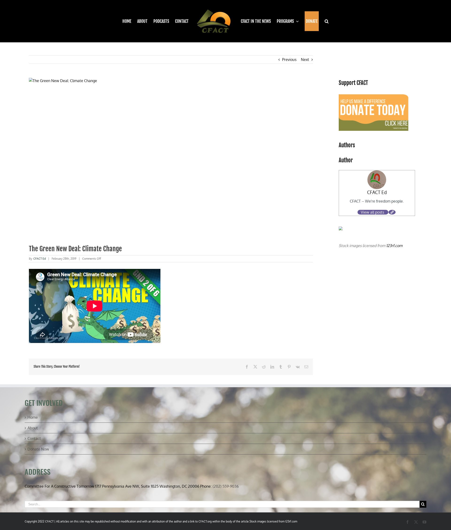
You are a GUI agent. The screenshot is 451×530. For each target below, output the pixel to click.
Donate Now (38, 449)
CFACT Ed (39, 258)
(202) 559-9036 (226, 486)
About (32, 428)
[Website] (392, 212)
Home (32, 417)
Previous (289, 59)
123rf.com (394, 245)
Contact (34, 438)
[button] (324, 21)
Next (305, 59)
